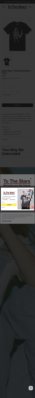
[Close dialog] (33, 188)
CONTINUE (9, 204)
